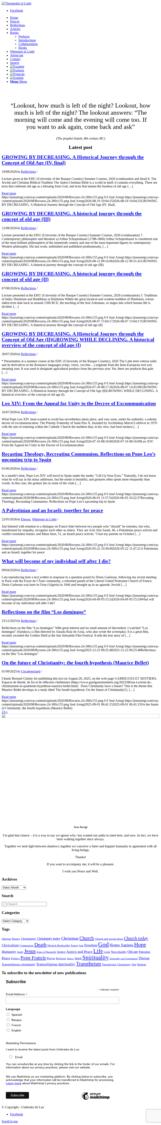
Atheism (6, 938)
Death (40, 944)
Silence (70, 958)
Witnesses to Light (44, 519)
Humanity (9, 952)
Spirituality (95, 957)
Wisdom (141, 964)
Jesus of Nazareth (46, 951)
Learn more (13, 1083)
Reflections (28, 171)
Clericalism (10, 945)
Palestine (144, 951)
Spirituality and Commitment (124, 958)
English (16, 1030)
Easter (74, 945)
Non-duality (119, 951)
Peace (6, 958)
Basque (17, 1020)
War (134, 964)
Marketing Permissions (21, 1043)
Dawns (25, 519)
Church (86, 938)
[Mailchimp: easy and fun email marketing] (96, 1099)
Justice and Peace (79, 952)
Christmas (70, 938)
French (16, 1025)
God (103, 944)
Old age (132, 952)
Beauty (16, 938)
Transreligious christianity (18, 964)
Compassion (26, 945)
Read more (9, 193)
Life (98, 951)
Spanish (17, 1014)
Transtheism (88, 963)
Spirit (78, 958)
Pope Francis (33, 957)
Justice (61, 951)
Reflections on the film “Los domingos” (44, 612)
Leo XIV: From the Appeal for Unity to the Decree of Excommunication (79, 403)
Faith (81, 945)
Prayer (51, 958)
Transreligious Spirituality (55, 964)
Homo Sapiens (121, 945)
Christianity (28, 938)
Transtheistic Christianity (116, 964)
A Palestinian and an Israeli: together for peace (52, 510)
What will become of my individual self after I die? (56, 561)
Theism (144, 958)
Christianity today (48, 939)
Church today (136, 938)
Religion (61, 958)
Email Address (16, 994)
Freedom (90, 945)
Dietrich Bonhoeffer (58, 945)
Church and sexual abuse (109, 938)
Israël (20, 951)
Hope (140, 944)
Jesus (30, 951)
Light (107, 951)
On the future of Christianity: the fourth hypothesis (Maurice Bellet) (75, 662)
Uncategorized (30, 671)
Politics (15, 958)
